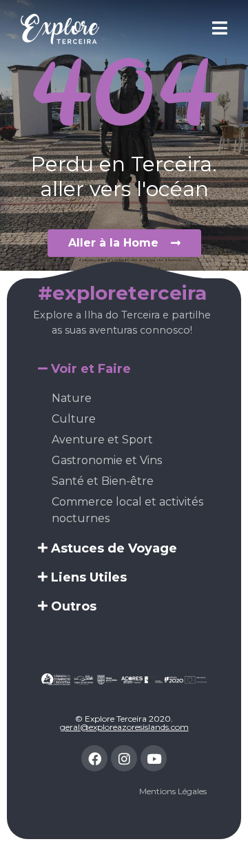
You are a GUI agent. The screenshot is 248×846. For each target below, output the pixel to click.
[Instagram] (124, 758)
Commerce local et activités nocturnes (127, 510)
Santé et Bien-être (103, 481)
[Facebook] (94, 758)
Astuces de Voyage (114, 548)
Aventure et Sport (102, 439)
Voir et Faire (91, 368)
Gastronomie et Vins (107, 460)
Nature (72, 398)
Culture (74, 418)
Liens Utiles (89, 577)
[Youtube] (154, 758)
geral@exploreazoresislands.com (124, 727)
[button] (124, 368)
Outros (73, 606)
